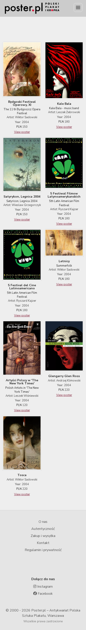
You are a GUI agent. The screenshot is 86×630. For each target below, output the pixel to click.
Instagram (44, 586)
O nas (43, 521)
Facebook (45, 593)
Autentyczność (43, 528)
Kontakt (43, 542)
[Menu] (78, 7)
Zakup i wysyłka (43, 535)
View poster (22, 132)
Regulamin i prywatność (43, 550)
